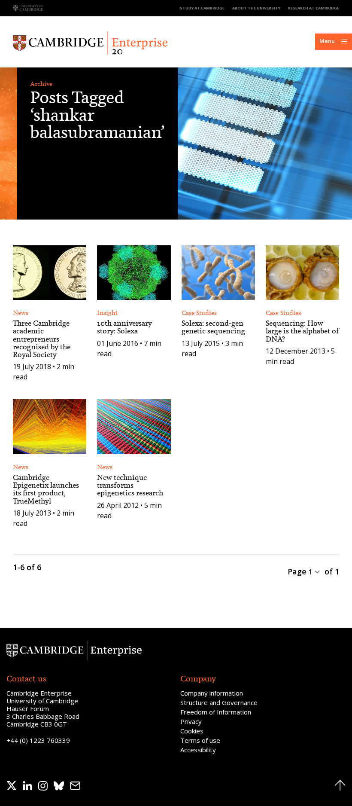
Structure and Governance (219, 702)
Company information (211, 693)
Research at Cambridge (313, 8)
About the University (256, 8)
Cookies (191, 731)
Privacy (191, 721)
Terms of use (200, 740)
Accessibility (198, 749)
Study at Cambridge (202, 8)
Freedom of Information (215, 712)
